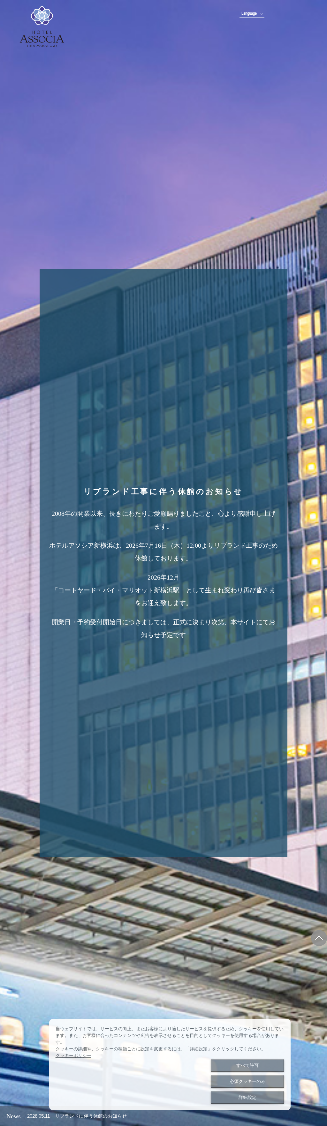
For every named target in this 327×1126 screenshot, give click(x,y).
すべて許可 (247, 1065)
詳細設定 (247, 1097)
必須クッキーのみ (247, 1081)
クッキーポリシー (73, 1055)
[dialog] (170, 1064)
